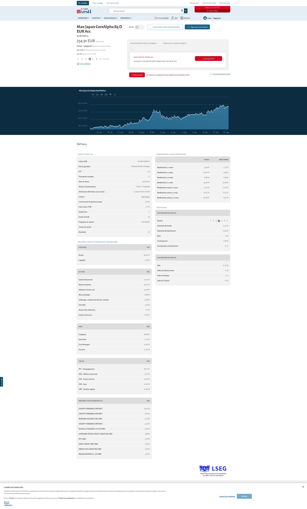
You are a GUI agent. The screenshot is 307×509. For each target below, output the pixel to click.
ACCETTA (244, 496)
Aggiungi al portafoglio (199, 26)
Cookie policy (8, 505)
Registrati (217, 18)
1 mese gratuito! (209, 58)
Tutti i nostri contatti (112, 3)
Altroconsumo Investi (209, 3)
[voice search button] (181, 10)
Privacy (6, 503)
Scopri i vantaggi (98, 3)
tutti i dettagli (85, 63)
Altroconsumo (194, 3)
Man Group (145, 196)
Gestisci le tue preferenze (227, 496)
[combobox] (148, 10)
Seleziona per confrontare (166, 27)
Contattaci (84, 3)
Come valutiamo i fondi (221, 74)
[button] (1, 382)
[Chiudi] (303, 486)
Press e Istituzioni (224, 3)
